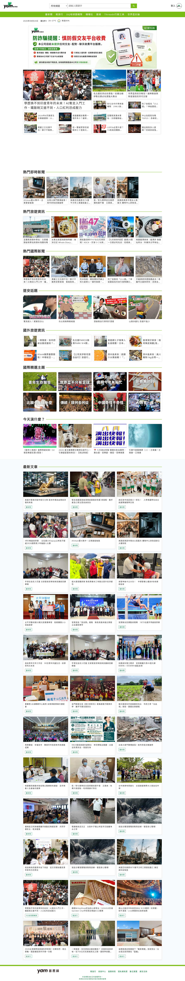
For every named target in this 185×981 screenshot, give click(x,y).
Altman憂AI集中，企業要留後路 (86, 541)
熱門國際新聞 (34, 251)
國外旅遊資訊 (34, 330)
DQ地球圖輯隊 (74, 14)
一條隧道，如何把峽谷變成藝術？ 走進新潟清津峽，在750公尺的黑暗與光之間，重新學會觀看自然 (92, 951)
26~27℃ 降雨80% (59, 21)
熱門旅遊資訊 (34, 211)
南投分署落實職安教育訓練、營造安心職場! (137, 826)
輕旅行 (59, 14)
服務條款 (112, 971)
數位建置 (133, 971)
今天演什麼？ (34, 419)
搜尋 (98, 14)
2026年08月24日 (30, 21)
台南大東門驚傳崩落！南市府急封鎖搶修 (136, 745)
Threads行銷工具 (114, 14)
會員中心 (102, 971)
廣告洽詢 (143, 971)
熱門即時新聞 (34, 172)
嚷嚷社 (89, 14)
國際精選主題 (34, 367)
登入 (173, 5)
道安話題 (30, 290)
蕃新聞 (49, 14)
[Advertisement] (87, 152)
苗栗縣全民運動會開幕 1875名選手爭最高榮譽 (139, 622)
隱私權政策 (123, 971)
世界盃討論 (134, 14)
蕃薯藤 (10, 5)
